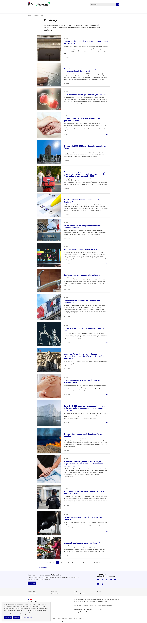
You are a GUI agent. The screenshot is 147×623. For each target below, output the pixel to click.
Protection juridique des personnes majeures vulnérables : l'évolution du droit (82, 70)
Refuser (16, 618)
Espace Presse (54, 591)
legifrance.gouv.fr (79, 609)
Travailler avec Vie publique (80, 593)
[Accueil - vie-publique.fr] (43, 4)
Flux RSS (75, 591)
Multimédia (72, 11)
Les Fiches (52, 11)
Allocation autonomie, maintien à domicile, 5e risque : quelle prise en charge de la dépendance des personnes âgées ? (85, 463)
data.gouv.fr (100, 609)
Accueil (29, 15)
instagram (106, 579)
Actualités (30, 11)
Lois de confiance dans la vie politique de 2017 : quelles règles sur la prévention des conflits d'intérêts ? (84, 356)
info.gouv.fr (90, 609)
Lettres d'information (32, 593)
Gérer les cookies (27, 618)
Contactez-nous (31, 591)
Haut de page (42, 567)
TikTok (102, 583)
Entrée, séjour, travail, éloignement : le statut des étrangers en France (83, 226)
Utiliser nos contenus (55, 593)
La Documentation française (86, 11)
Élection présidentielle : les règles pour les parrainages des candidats (86, 42)
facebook (98, 579)
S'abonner (32, 583)
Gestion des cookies (62, 618)
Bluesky (98, 583)
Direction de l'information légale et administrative (96, 605)
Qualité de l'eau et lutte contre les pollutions (82, 275)
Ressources (61, 11)
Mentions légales (73, 618)
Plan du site (81, 618)
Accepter (8, 618)
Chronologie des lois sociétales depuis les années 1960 (84, 329)
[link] (44, 562)
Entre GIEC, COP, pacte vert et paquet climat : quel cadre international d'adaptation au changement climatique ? (84, 408)
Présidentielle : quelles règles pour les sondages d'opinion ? (83, 201)
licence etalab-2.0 (57, 622)
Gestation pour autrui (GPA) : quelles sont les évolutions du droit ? (82, 381)
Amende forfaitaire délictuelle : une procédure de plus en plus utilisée (84, 492)
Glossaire (99, 591)
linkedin (110, 579)
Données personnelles (51, 618)
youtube (115, 579)
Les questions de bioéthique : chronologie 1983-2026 (85, 94)
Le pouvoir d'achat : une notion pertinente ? (82, 543)
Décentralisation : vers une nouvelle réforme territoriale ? (82, 301)
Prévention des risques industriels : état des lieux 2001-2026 (83, 518)
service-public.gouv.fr (80, 612)
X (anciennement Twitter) (102, 579)
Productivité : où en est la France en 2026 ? (81, 249)
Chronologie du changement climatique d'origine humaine (83, 435)
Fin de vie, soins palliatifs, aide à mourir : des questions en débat (82, 119)
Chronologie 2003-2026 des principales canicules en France (85, 147)
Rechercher (117, 4)
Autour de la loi (41, 11)
